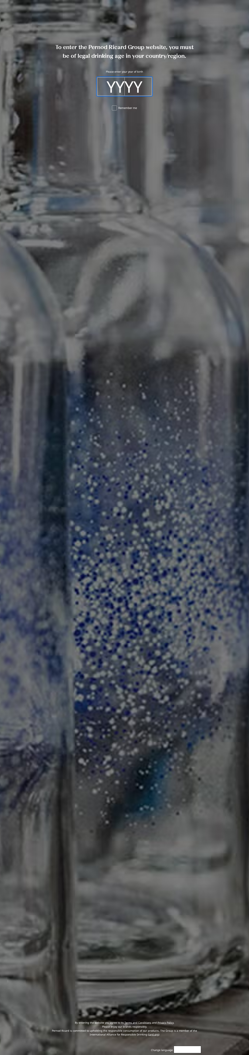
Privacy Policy (165, 1022)
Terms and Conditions (137, 1022)
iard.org (154, 1034)
